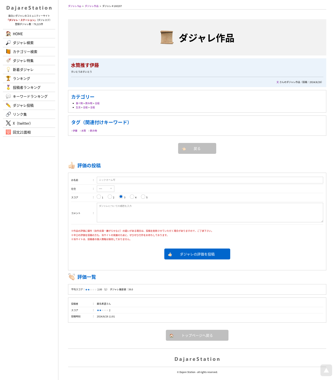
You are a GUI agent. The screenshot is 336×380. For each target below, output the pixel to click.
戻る (197, 148)
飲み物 (88, 103)
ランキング (21, 78)
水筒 (83, 130)
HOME (18, 33)
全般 (97, 103)
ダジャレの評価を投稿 (197, 254)
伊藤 (75, 130)
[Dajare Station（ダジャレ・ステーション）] (197, 359)
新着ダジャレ (23, 69)
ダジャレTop (74, 6)
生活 (78, 107)
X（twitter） (23, 123)
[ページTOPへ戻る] (326, 375)
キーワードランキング (30, 96)
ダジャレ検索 (23, 42)
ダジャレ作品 (92, 6)
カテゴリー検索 (25, 51)
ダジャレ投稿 (23, 105)
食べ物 (79, 103)
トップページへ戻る (197, 335)
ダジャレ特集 (23, 60)
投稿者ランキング (27, 87)
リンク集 (20, 114)
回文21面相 (22, 132)
